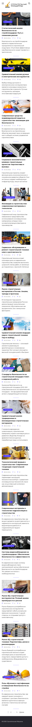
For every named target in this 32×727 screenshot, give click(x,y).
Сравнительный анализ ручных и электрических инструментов (15, 75)
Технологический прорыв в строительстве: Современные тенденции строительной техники (15, 465)
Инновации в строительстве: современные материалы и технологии (14, 206)
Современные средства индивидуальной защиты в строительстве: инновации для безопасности (15, 119)
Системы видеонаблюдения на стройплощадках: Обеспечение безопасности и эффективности (16, 554)
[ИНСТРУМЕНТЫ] (16, 70)
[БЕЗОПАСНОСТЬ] (16, 112)
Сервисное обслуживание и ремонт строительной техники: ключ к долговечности (15, 249)
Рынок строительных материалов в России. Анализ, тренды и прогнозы (15, 291)
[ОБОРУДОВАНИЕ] (16, 200)
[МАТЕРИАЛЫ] (16, 285)
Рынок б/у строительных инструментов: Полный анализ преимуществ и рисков (15, 598)
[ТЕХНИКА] (16, 243)
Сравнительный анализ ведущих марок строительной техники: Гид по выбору (16, 335)
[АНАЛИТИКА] (16, 24)
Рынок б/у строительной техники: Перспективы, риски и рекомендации (15, 642)
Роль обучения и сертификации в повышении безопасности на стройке (15, 685)
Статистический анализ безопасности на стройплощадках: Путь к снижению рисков (12, 31)
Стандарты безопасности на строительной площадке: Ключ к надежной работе (15, 376)
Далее (21, 712)
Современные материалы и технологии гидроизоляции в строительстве (14, 510)
